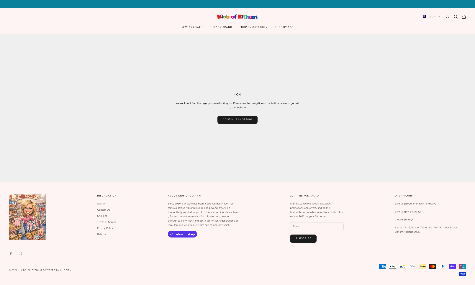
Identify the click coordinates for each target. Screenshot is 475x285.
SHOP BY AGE (284, 27)
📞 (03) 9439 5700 (261, 4)
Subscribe (303, 238)
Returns (101, 234)
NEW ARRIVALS (191, 27)
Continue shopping (237, 119)
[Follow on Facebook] (11, 253)
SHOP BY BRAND (221, 27)
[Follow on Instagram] (20, 253)
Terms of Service (106, 222)
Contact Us (103, 210)
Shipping (102, 216)
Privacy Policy (105, 228)
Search (101, 203)
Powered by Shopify (57, 270)
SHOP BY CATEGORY (254, 27)
